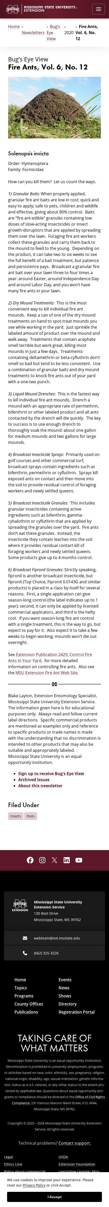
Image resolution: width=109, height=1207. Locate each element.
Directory (68, 1004)
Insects (15, 816)
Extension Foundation (77, 1164)
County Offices (28, 1004)
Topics (20, 988)
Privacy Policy (34, 1185)
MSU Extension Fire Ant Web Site (46, 672)
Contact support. (75, 1143)
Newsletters (33, 32)
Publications (26, 1012)
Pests (31, 816)
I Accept (55, 1197)
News (64, 988)
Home (14, 26)
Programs (23, 996)
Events (65, 979)
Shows (65, 996)
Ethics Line (13, 1164)
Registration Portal (77, 1012)
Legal (8, 1156)
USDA (63, 1156)
